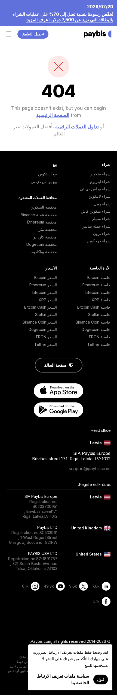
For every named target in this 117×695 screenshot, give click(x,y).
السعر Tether (45, 344)
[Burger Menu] (8, 34)
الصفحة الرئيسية (52, 115)
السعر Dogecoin (43, 329)
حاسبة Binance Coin (93, 322)
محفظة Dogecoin (41, 244)
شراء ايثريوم (100, 181)
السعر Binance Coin (40, 322)
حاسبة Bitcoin (98, 277)
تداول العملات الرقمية (77, 126)
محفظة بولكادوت (43, 251)
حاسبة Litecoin (97, 292)
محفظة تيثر (48, 229)
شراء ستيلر (101, 218)
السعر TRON (46, 336)
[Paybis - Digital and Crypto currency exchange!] (98, 34)
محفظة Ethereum (42, 222)
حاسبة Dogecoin (96, 329)
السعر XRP (48, 299)
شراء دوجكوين (98, 240)
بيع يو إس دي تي (44, 181)
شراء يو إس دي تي (95, 189)
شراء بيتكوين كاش (95, 211)
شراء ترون (101, 233)
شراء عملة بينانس (96, 226)
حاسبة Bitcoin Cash (93, 307)
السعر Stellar (46, 314)
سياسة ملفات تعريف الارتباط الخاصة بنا (63, 679)
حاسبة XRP (101, 299)
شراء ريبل (102, 203)
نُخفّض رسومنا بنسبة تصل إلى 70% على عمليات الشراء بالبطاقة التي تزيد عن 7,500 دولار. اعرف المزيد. (63, 16)
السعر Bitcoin (45, 277)
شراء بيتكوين (100, 174)
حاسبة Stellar (99, 314)
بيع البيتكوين (47, 174)
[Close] (110, 6)
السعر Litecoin (44, 292)
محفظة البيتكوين (43, 207)
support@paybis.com (89, 468)
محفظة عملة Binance (39, 214)
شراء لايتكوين (99, 196)
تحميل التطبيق (33, 34)
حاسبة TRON (99, 336)
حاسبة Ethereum (96, 285)
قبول (100, 679)
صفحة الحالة (55, 365)
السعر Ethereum (43, 285)
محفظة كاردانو (45, 237)
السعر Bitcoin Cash (40, 307)
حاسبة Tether (98, 344)
